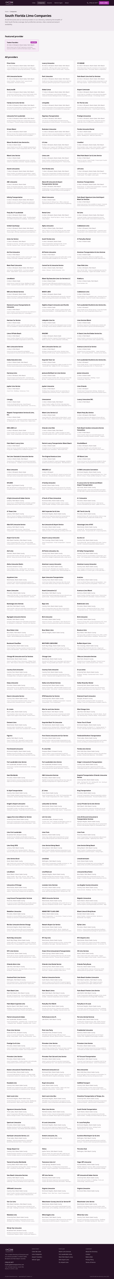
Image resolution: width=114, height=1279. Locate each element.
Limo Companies (37, 1254)
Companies (41, 3)
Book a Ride (104, 3)
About (67, 3)
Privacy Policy (90, 1259)
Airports (49, 3)
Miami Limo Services (65, 1251)
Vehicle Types (58, 3)
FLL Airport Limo (63, 1262)
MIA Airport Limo (64, 1259)
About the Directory (91, 1251)
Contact (88, 1254)
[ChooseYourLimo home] (9, 3)
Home (6, 11)
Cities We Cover (36, 1251)
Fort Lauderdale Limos (65, 1254)
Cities (33, 3)
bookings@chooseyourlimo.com (14, 1264)
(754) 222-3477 (93, 3)
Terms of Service (90, 1262)
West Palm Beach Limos (66, 1257)
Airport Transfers (37, 1257)
